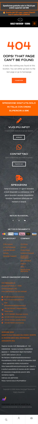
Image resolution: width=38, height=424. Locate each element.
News (22, 267)
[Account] (19, 418)
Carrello (6, 253)
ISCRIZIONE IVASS (8, 332)
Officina (23, 264)
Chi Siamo (24, 244)
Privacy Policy (25, 250)
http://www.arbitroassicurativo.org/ (14, 366)
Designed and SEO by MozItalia (16, 404)
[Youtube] (25, 220)
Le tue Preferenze (9, 247)
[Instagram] (19, 220)
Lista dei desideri (9, 250)
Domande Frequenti (10, 256)
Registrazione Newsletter (25, 271)
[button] (34, 23)
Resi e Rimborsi (26, 261)
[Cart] (31, 418)
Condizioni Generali (27, 253)
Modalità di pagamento (24, 257)
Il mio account (8, 244)
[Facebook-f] (13, 220)
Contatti (23, 247)
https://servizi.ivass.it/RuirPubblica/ (14, 381)
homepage (19, 80)
